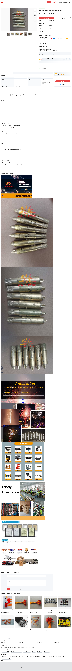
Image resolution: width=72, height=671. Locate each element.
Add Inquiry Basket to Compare (19, 37)
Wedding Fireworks (37, 656)
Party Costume (39, 651)
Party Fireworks (44, 656)
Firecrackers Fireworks (60, 656)
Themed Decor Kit (46, 651)
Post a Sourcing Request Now (28, 589)
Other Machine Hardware (40, 642)
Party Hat (33, 651)
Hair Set (8, 656)
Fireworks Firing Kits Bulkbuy (6, 658)
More (2, 660)
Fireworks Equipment (29, 656)
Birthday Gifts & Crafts (27, 651)
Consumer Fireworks (52, 656)
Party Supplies (3, 640)
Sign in (70, 2)
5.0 (59, 74)
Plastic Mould (56, 640)
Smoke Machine (21, 642)
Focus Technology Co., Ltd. (29, 667)
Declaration (46, 667)
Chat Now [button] (63, 18)
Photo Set (3, 656)
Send (8, 589)
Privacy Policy (50, 667)
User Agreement (41, 667)
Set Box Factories (14, 656)
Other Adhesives (21, 640)
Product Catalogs (15, 638)
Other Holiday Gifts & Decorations (16, 651)
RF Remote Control (39, 640)
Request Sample (56, 20)
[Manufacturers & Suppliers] (6, 2)
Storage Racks (3, 642)
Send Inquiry (46, 18)
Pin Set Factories (21, 656)
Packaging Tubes (56, 642)
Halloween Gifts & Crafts (5, 651)
